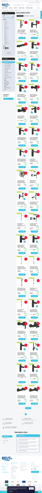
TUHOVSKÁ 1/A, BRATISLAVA (5, 467)
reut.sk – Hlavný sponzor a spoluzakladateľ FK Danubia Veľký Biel (14, 468)
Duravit (5, 23)
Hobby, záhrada (6, 81)
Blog (11, 474)
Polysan (5, 37)
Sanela (5, 39)
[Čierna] (6, 48)
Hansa (5, 26)
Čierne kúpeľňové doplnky (7, 72)
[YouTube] (35, 468)
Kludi (5, 33)
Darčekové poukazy (23, 470)
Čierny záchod (6, 69)
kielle (5, 32)
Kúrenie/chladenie (6, 83)
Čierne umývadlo (6, 75)
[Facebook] (31, 468)
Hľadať (23, 5)
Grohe (5, 21)
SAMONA (6, 38)
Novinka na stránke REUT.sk (24, 464)
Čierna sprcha (6, 71)
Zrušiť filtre (8, 52)
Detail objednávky (13, 470)
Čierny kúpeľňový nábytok (8, 77)
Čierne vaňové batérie (7, 66)
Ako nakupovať (13, 475)
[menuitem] (5, 8)
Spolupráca (21, 467)
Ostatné (5, 49)
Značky (5, 89)
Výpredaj (5, 86)
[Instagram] (33, 468)
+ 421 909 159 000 (35, 466)
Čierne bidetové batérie (8, 68)
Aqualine (6, 22)
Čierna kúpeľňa (6, 60)
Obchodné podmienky (23, 466)
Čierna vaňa (5, 74)
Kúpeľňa (5, 78)
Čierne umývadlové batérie (8, 63)
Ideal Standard (7, 28)
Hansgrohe (6, 27)
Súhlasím (31, 488)
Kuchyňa (5, 80)
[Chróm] (4, 48)
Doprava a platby (13, 471)
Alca (5, 44)
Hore (19, 411)
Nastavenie (11, 491)
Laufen (5, 34)
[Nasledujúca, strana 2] (28, 414)
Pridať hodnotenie (6, 98)
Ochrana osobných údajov (23, 469)
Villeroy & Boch (6, 43)
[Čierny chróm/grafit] (8, 48)
